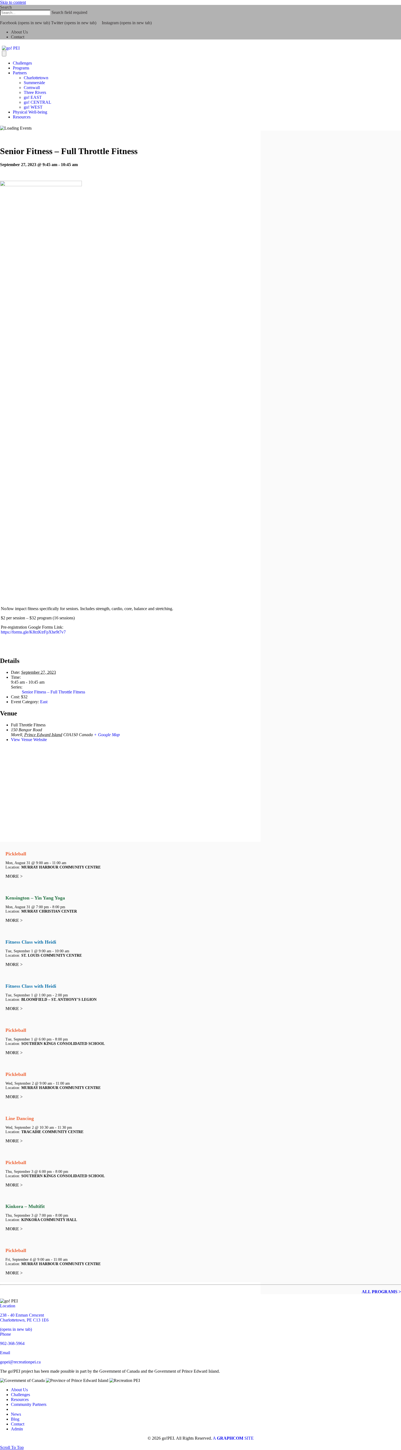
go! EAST (33, 97)
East (43, 701)
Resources (22, 117)
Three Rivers (35, 92)
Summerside (34, 82)
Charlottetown (36, 77)
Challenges (22, 63)
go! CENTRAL (37, 102)
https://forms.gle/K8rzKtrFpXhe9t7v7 (33, 632)
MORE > (14, 876)
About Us (19, 32)
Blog (15, 1419)
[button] (1, 18)
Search (6, 7)
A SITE (233, 1438)
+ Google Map (107, 734)
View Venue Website (29, 739)
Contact (17, 37)
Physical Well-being (30, 112)
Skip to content (13, 2)
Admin (17, 1429)
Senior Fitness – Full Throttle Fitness (53, 692)
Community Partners (28, 1404)
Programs (21, 68)
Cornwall (32, 87)
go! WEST (33, 107)
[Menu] (4, 53)
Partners (20, 73)
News (16, 1414)
